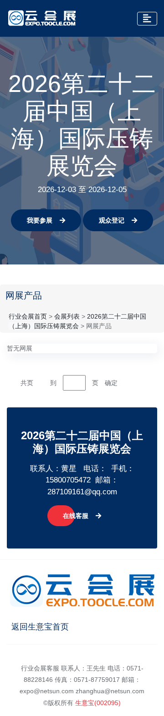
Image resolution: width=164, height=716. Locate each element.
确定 (111, 382)
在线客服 (75, 515)
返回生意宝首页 (40, 626)
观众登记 (111, 220)
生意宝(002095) (98, 702)
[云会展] (42, 18)
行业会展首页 (28, 316)
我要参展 (39, 220)
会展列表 (67, 316)
